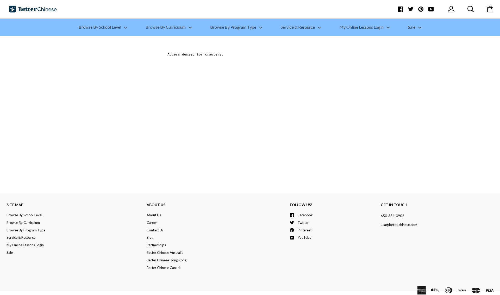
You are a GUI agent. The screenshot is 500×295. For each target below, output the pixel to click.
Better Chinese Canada (164, 268)
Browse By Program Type (233, 26)
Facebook (305, 215)
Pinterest (304, 230)
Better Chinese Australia (165, 252)
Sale (412, 26)
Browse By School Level (100, 26)
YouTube (304, 237)
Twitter (303, 222)
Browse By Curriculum (166, 26)
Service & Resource (298, 26)
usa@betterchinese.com (399, 225)
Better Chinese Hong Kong (166, 260)
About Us (154, 215)
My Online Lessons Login (361, 26)
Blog (150, 237)
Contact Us (155, 230)
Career (152, 222)
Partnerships (156, 245)
